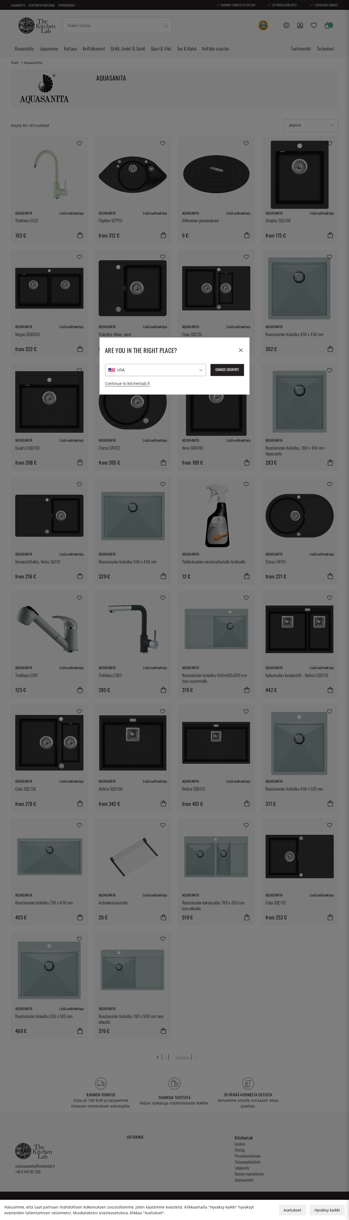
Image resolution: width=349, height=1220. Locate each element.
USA (121, 369)
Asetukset (292, 1210)
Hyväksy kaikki (327, 1210)
